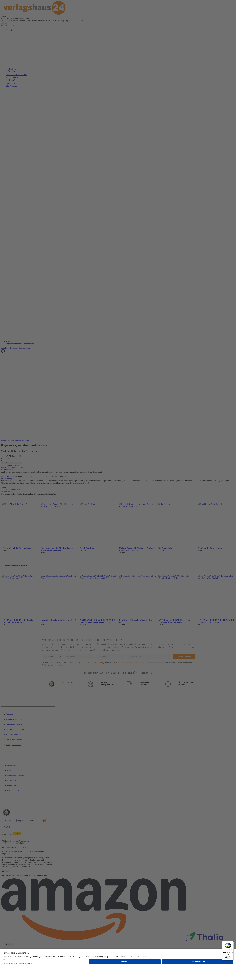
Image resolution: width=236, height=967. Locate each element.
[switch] (227, 957)
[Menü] (232, 942)
